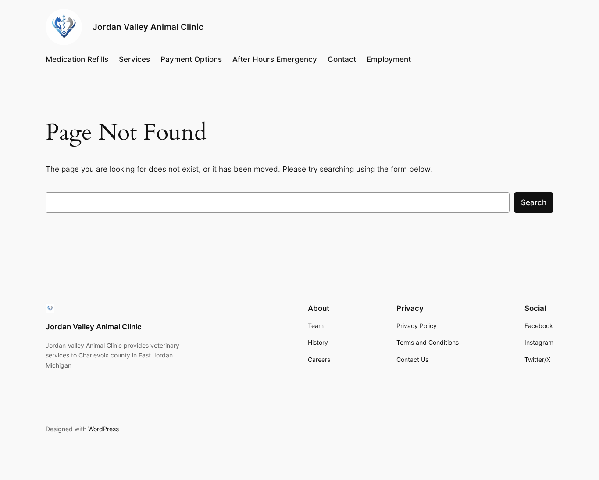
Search (533, 202)
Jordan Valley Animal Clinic (148, 27)
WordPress (103, 429)
